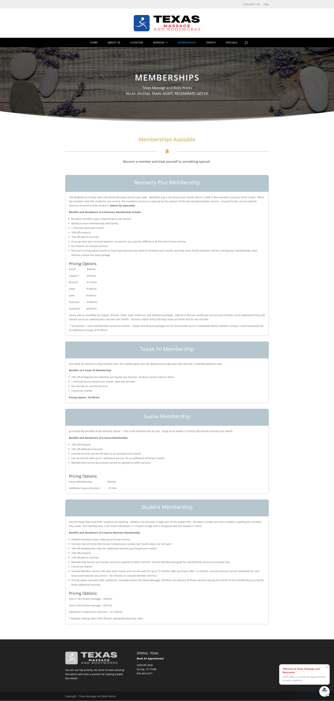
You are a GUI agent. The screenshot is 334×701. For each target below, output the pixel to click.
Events (211, 42)
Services (159, 42)
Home (94, 42)
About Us (114, 42)
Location (136, 42)
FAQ (266, 4)
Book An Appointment (150, 658)
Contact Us (251, 4)
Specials (231, 42)
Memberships (187, 42)
